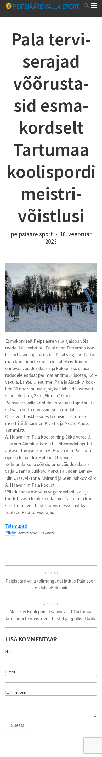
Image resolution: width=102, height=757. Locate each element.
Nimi (8, 652)
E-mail (10, 672)
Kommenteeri (16, 692)
